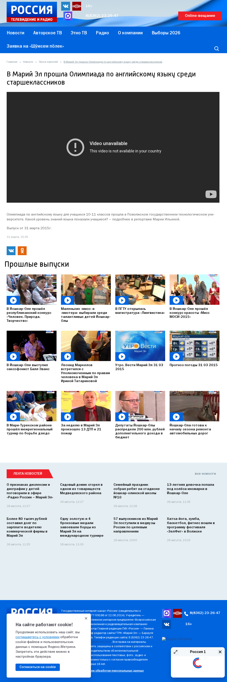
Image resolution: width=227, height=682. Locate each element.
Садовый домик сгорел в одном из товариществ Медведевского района (81, 489)
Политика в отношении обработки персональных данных (102, 671)
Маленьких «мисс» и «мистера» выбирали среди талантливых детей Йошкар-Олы (86, 315)
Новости (28, 62)
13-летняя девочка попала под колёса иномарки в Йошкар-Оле (190, 489)
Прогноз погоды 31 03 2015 (194, 365)
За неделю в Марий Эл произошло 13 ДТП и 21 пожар (81, 429)
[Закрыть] (86, 618)
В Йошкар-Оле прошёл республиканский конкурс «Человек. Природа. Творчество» (29, 315)
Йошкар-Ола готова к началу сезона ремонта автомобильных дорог (190, 429)
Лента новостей (48, 62)
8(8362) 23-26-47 (102, 15)
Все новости (205, 473)
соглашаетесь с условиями (37, 637)
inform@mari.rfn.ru (99, 642)
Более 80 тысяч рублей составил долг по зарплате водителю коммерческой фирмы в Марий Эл (27, 527)
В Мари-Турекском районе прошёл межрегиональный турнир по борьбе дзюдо (30, 429)
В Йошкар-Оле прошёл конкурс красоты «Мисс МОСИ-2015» (189, 313)
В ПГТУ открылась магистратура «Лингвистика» (140, 311)
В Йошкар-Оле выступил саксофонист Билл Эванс (28, 367)
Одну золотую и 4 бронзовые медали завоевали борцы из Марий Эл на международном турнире (82, 527)
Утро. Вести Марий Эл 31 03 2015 (139, 367)
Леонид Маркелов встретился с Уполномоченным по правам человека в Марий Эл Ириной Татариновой (85, 373)
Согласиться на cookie (38, 667)
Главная (12, 62)
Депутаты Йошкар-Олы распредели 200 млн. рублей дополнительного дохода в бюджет (140, 431)
